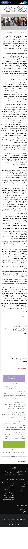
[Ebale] (12, 524)
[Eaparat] (15, 524)
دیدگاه (25, 333)
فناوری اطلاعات (22, 491)
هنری (24, 484)
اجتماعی (23, 486)
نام (26, 352)
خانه (24, 482)
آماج (10, 521)
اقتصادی (23, 493)
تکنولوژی (23, 488)
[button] (16, 2)
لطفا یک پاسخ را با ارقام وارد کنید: (19, 358)
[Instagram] (9, 524)
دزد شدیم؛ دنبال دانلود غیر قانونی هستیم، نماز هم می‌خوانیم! (8, 483)
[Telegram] (18, 524)
